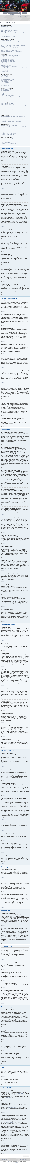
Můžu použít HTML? (4, 76)
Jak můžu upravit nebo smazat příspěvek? (9, 56)
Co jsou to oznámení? (5, 81)
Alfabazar (19, 14)
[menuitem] (26, 17)
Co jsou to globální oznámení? (6, 80)
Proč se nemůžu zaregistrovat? (7, 29)
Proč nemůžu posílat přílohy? (6, 64)
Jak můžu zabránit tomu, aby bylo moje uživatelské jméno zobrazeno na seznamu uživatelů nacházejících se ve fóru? (14, 42)
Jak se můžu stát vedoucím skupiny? (8, 95)
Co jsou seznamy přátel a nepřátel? (7, 109)
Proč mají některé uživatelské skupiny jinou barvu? (10, 96)
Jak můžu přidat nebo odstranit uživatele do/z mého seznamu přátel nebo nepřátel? (14, 112)
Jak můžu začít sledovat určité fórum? (8, 127)
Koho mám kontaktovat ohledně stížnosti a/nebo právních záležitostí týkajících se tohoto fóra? (13, 142)
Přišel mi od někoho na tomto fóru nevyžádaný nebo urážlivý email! (13, 105)
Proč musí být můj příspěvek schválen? (8, 70)
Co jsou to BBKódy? (4, 75)
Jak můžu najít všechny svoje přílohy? (8, 134)
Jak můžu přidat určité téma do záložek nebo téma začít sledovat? (13, 126)
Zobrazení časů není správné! (6, 44)
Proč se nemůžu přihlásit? (6, 31)
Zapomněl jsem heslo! (5, 33)
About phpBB (7, 1097)
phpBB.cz (18, 1163)
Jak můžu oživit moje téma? (6, 71)
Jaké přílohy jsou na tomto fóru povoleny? (8, 133)
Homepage (5, 12)
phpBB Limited (20, 1093)
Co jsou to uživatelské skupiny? (7, 91)
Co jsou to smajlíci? (4, 77)
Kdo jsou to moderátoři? (5, 90)
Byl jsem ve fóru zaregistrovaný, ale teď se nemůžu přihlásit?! (12, 32)
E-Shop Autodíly (12, 14)
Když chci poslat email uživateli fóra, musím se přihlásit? (11, 51)
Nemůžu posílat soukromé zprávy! (7, 103)
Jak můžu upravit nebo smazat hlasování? (9, 61)
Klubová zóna (11, 12)
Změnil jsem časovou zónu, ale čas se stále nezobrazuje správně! (13, 45)
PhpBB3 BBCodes (15, 1162)
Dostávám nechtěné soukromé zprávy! (8, 104)
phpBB (2, 365)
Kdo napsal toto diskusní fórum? (7, 138)
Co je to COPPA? (4, 27)
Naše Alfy (19, 12)
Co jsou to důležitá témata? (6, 82)
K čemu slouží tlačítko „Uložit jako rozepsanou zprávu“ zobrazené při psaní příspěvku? (15, 68)
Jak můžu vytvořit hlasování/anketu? (8, 59)
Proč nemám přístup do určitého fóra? (8, 62)
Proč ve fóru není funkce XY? (6, 139)
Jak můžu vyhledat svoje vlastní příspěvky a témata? (11, 121)
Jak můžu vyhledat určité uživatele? (7, 120)
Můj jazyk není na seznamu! (6, 46)
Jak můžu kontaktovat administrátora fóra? (9, 143)
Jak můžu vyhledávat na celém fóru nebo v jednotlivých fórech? (13, 116)
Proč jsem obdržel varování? (6, 65)
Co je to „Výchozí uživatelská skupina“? (8, 97)
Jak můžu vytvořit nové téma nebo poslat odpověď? (10, 55)
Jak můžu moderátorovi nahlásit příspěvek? (9, 66)
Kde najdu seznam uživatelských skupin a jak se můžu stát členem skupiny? (13, 94)
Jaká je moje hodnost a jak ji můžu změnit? (9, 50)
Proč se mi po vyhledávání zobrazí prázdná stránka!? (11, 118)
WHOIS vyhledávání (9, 1122)
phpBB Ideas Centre (12, 1107)
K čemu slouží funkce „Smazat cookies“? (8, 36)
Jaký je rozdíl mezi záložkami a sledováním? (9, 125)
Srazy (15, 12)
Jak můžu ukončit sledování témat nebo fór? (9, 129)
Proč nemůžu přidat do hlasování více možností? (10, 60)
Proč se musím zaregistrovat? (6, 26)
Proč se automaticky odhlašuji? (6, 35)
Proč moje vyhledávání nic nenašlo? (7, 117)
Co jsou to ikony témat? (5, 85)
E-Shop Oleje (24, 12)
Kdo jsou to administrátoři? (6, 89)
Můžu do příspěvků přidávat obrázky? (8, 79)
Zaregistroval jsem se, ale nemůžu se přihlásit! (9, 30)
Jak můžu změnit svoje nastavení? (7, 40)
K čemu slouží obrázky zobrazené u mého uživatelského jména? (13, 47)
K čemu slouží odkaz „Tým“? (6, 99)
